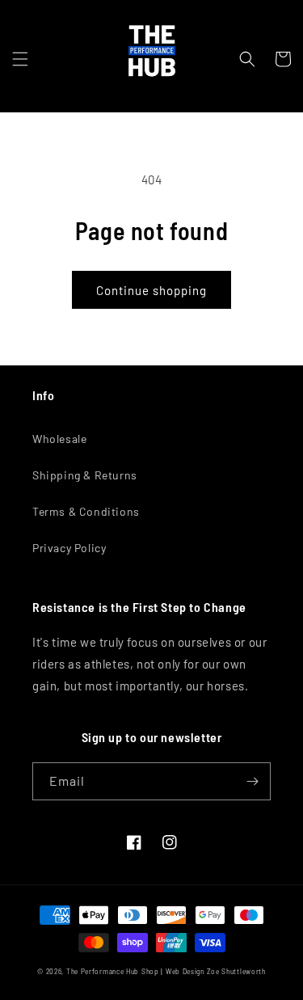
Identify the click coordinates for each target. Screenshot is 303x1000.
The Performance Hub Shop (112, 972)
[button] (20, 59)
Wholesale (59, 438)
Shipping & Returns (84, 475)
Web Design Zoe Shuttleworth (216, 972)
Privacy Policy (69, 548)
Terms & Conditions (86, 511)
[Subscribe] (252, 781)
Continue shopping (151, 290)
